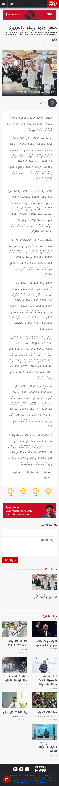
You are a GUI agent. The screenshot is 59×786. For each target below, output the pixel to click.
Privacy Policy (41, 782)
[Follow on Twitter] (21, 769)
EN (11, 3)
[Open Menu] (4, 4)
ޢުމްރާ (46, 478)
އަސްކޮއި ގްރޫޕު (31, 472)
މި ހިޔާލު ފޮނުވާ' (10, 560)
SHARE (6, 780)
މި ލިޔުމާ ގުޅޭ (51, 569)
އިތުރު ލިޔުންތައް (50, 616)
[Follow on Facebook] (27, 769)
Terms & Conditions (27, 782)
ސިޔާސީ (41, 3)
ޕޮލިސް (15, 472)
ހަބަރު (31, 3)
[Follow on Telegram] (15, 769)
